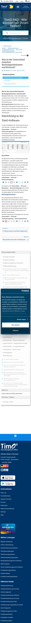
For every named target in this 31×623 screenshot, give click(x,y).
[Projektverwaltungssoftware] (16, 559)
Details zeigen (21, 319)
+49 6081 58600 (8, 1)
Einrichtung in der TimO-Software (13, 78)
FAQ (17, 1)
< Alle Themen (7, 46)
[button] (18, 7)
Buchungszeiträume (10, 84)
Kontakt (25, 38)
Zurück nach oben (15, 438)
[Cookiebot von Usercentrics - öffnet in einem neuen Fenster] (22, 291)
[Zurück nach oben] (15, 436)
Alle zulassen (16, 325)
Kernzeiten (7, 81)
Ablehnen (15, 330)
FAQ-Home (6, 38)
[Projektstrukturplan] (16, 603)
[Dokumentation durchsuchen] (7, 33)
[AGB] (16, 504)
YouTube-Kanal (16, 38)
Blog (22, 1)
